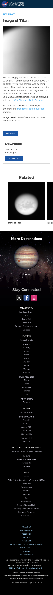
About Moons (26, 412)
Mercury (26, 348)
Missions (26, 494)
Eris (26, 394)
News (26, 477)
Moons (26, 409)
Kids (26, 498)
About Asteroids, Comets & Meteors (26, 452)
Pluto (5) (26, 441)
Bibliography (26, 530)
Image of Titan (14, 223)
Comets (26, 466)
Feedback (26, 534)
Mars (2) (26, 424)
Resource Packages (26, 512)
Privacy (26, 537)
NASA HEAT (26, 516)
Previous (5, 260)
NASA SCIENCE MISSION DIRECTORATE (26, 544)
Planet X (26, 402)
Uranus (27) (26, 434)
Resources (26, 484)
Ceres (26, 384)
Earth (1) (26, 420)
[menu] (49, 4)
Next (47, 260)
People (26, 491)
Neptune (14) (26, 438)
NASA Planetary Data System (27, 100)
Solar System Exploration (15, 4)
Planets (26, 336)
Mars (26, 358)
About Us (26, 527)
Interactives (26, 501)
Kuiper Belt (26, 319)
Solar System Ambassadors (26, 509)
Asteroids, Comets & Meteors (26, 448)
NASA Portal (26, 548)
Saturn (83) (26, 431)
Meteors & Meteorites (26, 459)
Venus (26, 351)
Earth (26, 355)
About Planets (26, 340)
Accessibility (26, 555)
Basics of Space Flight (26, 505)
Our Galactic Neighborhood (15, 10)
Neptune (26, 373)
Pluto (26, 380)
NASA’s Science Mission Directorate (26, 568)
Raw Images (9, 14)
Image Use (26, 541)
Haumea (26, 391)
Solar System (26, 308)
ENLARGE (10, 134)
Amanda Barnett (33, 573)
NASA (3, 4)
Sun (26, 316)
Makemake (26, 387)
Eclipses (26, 330)
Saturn (26, 365)
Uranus (26, 369)
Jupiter (26, 274)
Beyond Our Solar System (26, 326)
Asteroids (26, 463)
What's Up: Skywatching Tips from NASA (26, 480)
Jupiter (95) (26, 427)
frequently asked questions (31, 109)
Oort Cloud (26, 323)
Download (14, 158)
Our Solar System (26, 312)
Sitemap (26, 551)
